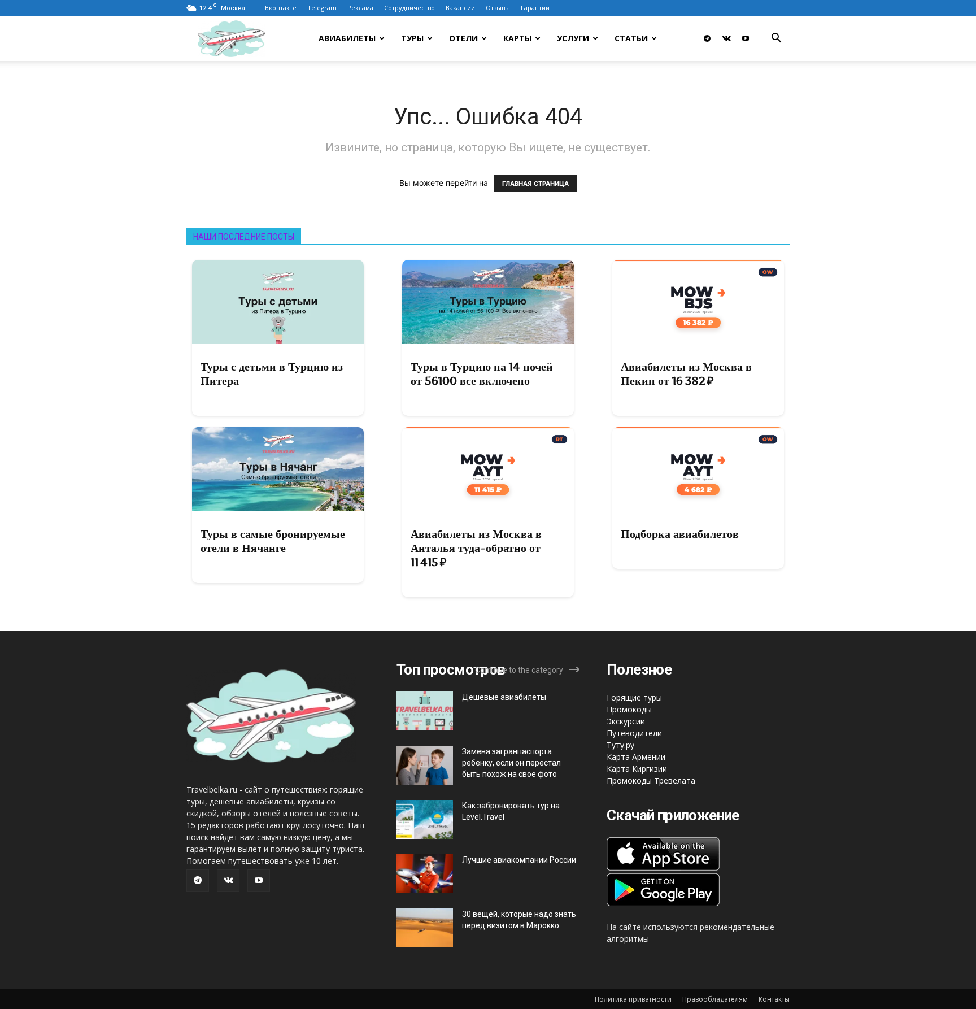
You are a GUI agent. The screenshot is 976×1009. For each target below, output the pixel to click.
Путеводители (634, 733)
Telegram (322, 7)
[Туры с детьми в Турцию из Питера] (278, 302)
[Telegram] (707, 38)
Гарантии (535, 7)
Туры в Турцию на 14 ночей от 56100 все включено (482, 374)
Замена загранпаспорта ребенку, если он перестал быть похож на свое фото (511, 763)
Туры (412, 38)
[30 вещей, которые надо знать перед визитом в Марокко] (424, 927)
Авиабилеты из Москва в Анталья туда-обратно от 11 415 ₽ (476, 548)
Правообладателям (715, 999)
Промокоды (629, 709)
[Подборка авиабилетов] (698, 469)
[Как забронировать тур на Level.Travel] (424, 819)
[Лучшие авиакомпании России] (424, 873)
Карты (517, 38)
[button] (776, 39)
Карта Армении (636, 756)
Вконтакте (281, 7)
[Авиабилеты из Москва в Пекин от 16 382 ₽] (698, 302)
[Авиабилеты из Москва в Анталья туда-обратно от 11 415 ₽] (488, 469)
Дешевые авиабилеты (504, 697)
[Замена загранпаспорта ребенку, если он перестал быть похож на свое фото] (424, 765)
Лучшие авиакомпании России (519, 859)
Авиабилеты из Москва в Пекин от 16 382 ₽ (686, 374)
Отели (463, 38)
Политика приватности (633, 999)
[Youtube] (745, 38)
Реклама (360, 7)
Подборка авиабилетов (680, 534)
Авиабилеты (347, 38)
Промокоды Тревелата (651, 780)
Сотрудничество (409, 7)
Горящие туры (634, 697)
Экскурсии (626, 721)
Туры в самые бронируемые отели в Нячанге (273, 541)
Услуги (573, 38)
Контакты (774, 999)
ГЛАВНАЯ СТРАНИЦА (535, 184)
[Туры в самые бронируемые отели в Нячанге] (278, 469)
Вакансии (460, 7)
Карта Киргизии (637, 768)
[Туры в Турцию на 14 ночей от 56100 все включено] (488, 302)
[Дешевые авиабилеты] (424, 710)
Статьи (631, 38)
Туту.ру (620, 745)
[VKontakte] (726, 38)
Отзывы (498, 7)
